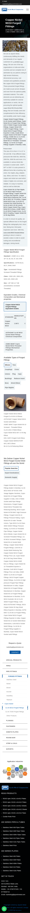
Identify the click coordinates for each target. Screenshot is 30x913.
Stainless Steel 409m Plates (12, 863)
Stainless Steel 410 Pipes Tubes (13, 838)
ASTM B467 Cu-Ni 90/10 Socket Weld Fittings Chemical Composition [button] (14, 334)
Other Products (11, 716)
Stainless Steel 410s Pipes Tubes (14, 842)
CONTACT (15, 652)
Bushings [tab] (8, 378)
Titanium (9, 700)
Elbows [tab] (7, 365)
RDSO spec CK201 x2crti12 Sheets (14, 806)
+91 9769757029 (12, 889)
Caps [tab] (20, 374)
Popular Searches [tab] (11, 468)
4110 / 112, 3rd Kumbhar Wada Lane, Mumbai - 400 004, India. (9, 883)
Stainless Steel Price (10, 845)
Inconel (8, 692)
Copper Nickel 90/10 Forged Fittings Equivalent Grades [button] (13, 306)
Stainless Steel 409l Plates (12, 860)
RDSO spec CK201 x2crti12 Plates (14, 798)
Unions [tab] (7, 374)
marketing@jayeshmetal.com (15, 647)
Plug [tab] (14, 374)
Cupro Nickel (9, 704)
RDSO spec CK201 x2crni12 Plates (14, 802)
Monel (8, 688)
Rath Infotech (19, 910)
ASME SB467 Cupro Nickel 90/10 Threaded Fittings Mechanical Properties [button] (13, 347)
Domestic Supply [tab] (11, 477)
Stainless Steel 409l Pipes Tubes (14, 831)
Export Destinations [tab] (12, 473)
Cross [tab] (17, 369)
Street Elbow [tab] (15, 383)
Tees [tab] (14, 365)
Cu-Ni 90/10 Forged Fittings (14, 708)
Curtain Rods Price (9, 816)
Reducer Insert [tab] (19, 378)
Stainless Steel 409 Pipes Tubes (13, 827)
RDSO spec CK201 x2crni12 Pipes (14, 813)
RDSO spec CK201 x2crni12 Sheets (15, 809)
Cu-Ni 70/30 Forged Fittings (14, 712)
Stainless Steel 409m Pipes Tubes (14, 834)
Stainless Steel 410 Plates (11, 867)
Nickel (8, 683)
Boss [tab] (7, 383)
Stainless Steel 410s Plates (12, 870)
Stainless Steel (11, 679)
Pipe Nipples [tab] (9, 387)
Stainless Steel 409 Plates (11, 856)
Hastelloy (9, 696)
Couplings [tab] (8, 369)
